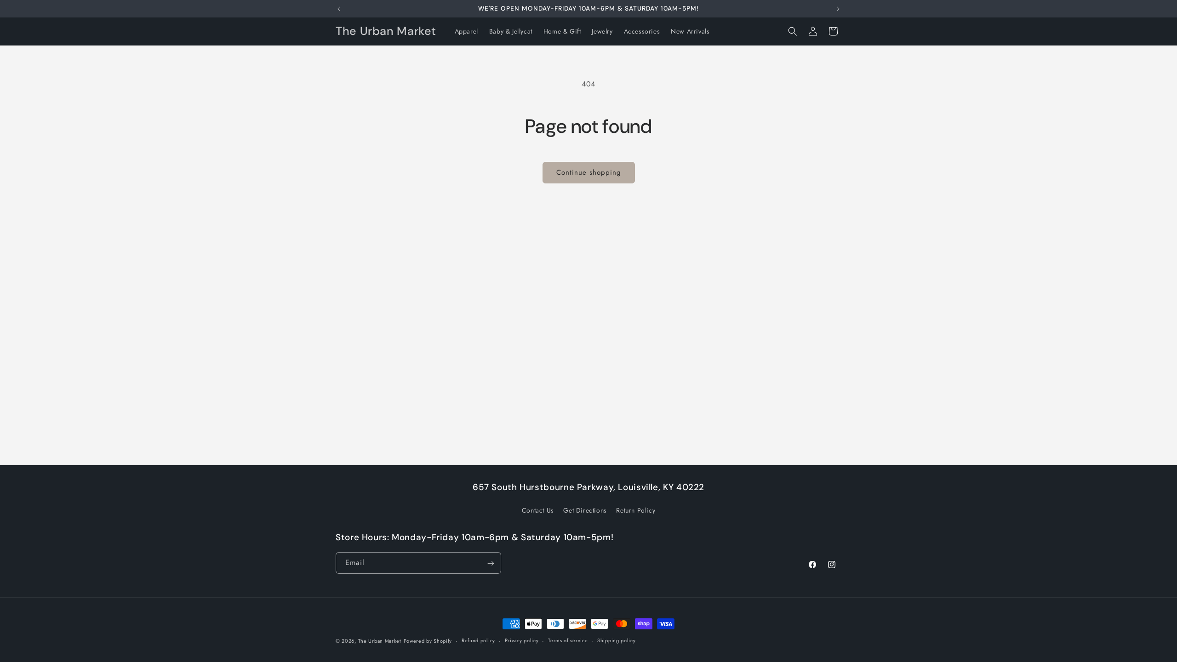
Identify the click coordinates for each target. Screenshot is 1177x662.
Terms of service (568, 640)
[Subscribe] (490, 563)
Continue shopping (588, 172)
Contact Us (538, 509)
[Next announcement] (838, 8)
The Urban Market (379, 641)
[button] (793, 31)
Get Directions (584, 509)
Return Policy (635, 509)
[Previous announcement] (339, 8)
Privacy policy (522, 640)
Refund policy (478, 640)
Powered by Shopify (428, 641)
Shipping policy (616, 640)
